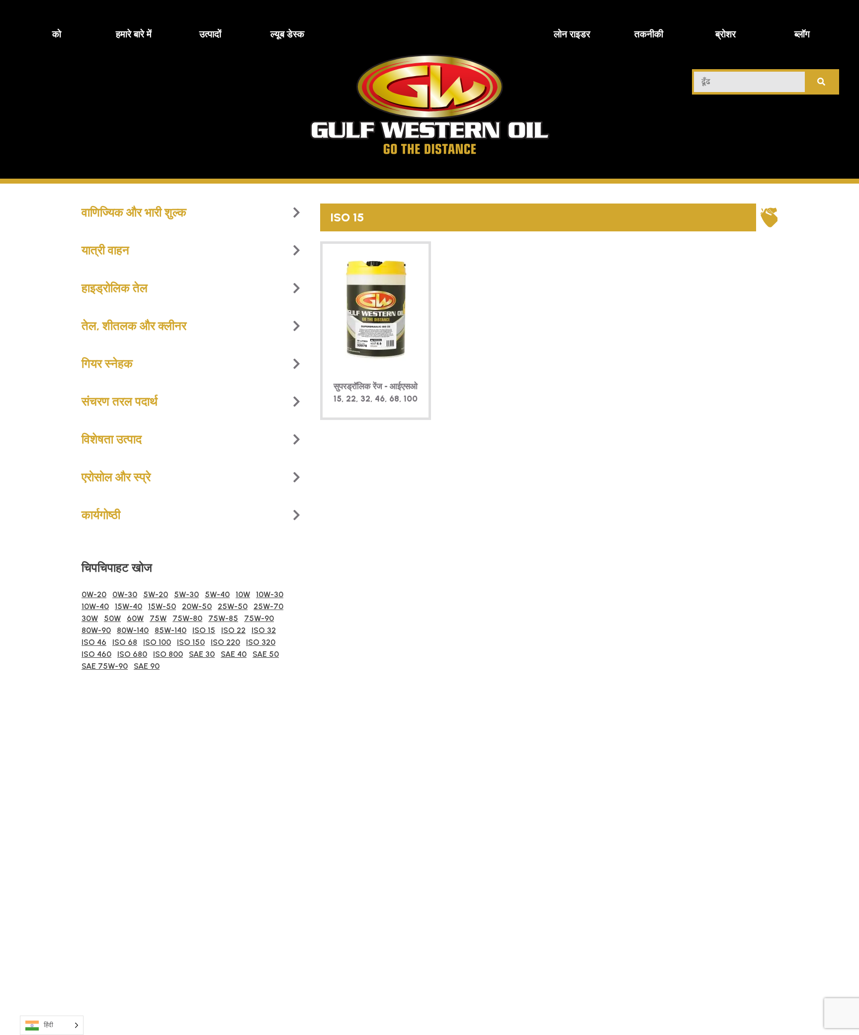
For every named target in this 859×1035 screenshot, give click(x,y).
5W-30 (186, 594)
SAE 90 (147, 666)
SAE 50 (266, 654)
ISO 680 (132, 654)
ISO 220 (225, 642)
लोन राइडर (572, 34)
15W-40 (128, 606)
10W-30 (269, 594)
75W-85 (223, 618)
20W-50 (197, 606)
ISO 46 (94, 642)
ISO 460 (96, 654)
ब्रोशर (725, 34)
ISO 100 (157, 642)
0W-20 (94, 594)
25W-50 (233, 606)
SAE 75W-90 (105, 666)
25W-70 (268, 606)
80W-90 (96, 630)
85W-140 (170, 630)
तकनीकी (648, 34)
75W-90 (259, 618)
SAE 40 (234, 654)
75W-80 (187, 618)
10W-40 (95, 606)
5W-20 (155, 594)
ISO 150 (191, 642)
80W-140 (133, 630)
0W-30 (124, 594)
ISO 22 (233, 630)
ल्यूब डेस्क (287, 34)
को (56, 34)
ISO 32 (264, 630)
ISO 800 (168, 654)
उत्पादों (210, 34)
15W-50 (162, 606)
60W (135, 618)
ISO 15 (203, 630)
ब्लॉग (802, 34)
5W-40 (217, 594)
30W (90, 618)
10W (243, 594)
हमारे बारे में (134, 34)
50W (112, 618)
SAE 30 (202, 654)
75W (158, 618)
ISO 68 (124, 642)
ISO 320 (260, 642)
